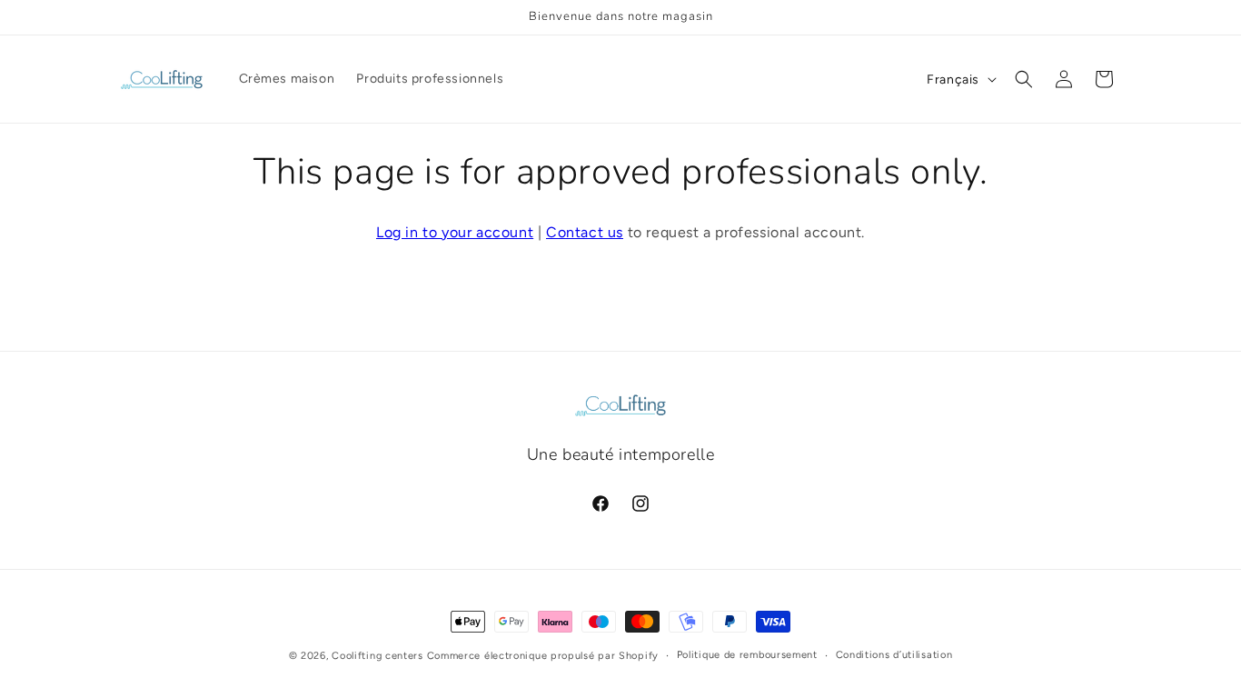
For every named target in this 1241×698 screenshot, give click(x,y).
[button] (1024, 79)
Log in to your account (454, 232)
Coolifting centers (377, 656)
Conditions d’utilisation (894, 655)
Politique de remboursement (747, 655)
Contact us (584, 232)
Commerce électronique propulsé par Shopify (543, 656)
